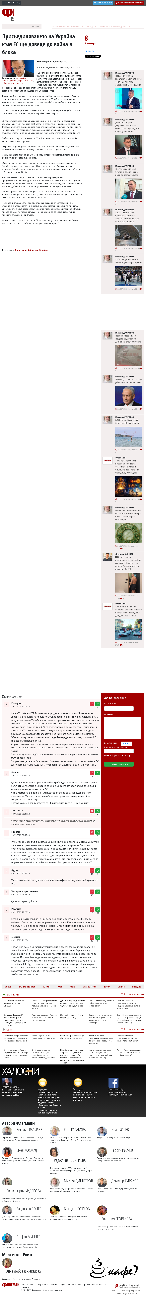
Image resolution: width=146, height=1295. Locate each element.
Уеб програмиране (129, 1290)
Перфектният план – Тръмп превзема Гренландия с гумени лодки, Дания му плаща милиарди (24, 1138)
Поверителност (74, 1284)
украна (11, 83)
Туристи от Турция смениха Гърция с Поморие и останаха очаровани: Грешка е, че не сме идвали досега (23, 1160)
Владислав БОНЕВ (28, 1209)
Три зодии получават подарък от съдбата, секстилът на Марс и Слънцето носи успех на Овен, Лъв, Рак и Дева (127, 466)
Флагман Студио (57, 1284)
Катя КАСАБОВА (75, 1129)
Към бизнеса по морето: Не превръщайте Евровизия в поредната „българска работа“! (20, 1245)
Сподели (89, 51)
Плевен (46, 986)
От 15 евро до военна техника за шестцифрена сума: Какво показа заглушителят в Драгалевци (43, 1054)
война (4, 83)
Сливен (121, 986)
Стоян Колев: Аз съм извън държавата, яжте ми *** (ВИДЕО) (15, 1003)
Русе (60, 986)
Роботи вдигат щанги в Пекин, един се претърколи (128, 261)
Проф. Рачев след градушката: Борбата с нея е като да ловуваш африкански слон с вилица (128, 80)
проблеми (19, 83)
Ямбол (107, 986)
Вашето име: (110, 703)
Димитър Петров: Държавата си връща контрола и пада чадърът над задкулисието (128, 127)
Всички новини (134, 994)
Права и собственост (92, 1284)
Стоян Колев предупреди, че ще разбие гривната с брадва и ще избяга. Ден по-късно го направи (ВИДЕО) (128, 563)
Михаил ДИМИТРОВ (78, 1181)
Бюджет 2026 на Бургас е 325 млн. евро (113, 1137)
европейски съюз (25, 80)
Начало (24, 1284)
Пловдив (136, 986)
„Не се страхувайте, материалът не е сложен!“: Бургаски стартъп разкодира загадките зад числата (24, 1217)
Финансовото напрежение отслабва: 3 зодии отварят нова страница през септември (128, 515)
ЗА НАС (33, 1284)
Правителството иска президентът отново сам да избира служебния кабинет (118, 1159)
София (8, 986)
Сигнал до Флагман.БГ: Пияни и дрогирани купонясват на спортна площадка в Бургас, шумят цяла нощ (15, 1020)
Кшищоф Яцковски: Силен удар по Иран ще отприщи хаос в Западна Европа (68, 1217)
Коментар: (109, 714)
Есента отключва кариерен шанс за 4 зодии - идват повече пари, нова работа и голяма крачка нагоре (100, 1054)
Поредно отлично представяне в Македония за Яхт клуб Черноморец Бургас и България (101, 1039)
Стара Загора (89, 986)
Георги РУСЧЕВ (122, 1150)
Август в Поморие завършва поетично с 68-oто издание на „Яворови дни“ (129, 1052)
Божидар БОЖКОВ (77, 1209)
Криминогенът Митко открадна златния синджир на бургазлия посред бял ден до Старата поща (128, 611)
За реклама (43, 1284)
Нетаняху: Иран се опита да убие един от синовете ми (128, 381)
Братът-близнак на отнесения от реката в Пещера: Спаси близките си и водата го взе (129, 1004)
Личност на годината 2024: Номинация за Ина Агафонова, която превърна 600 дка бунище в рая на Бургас (71, 1170)
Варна (72, 986)
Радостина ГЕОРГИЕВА (70, 1160)
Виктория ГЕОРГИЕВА (116, 1219)
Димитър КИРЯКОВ (124, 1181)
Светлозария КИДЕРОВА (23, 1191)
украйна (14, 80)
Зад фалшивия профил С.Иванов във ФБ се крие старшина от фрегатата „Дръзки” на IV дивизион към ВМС (70, 1140)
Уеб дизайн (116, 1290)
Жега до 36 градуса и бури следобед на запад (127, 421)
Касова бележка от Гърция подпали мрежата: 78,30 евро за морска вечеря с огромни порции (16, 1054)
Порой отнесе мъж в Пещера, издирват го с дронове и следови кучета (128, 338)
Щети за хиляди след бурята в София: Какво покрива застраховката (126, 172)
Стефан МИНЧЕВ (28, 1237)
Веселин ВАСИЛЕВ (29, 1129)
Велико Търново (27, 986)
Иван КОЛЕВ (120, 1129)
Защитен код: (110, 743)
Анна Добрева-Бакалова (23, 1271)
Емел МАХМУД (26, 1150)
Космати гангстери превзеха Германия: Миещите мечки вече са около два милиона (127, 217)
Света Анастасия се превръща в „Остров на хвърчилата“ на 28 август (127, 1038)
